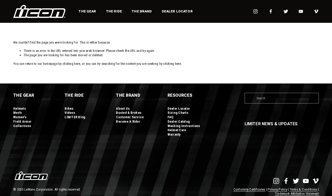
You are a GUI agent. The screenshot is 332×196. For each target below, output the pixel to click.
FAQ (171, 117)
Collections (22, 126)
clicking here (71, 64)
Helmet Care (177, 130)
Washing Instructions (184, 126)
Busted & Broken (128, 113)
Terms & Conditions (303, 189)
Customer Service (130, 117)
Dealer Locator (177, 11)
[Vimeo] (316, 11)
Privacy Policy (277, 189)
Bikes (69, 108)
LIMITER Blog (75, 117)
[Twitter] (285, 11)
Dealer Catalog (179, 121)
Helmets (19, 108)
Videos (70, 113)
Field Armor (22, 121)
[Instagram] (255, 11)
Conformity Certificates (249, 189)
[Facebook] (270, 11)
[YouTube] (300, 11)
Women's (19, 117)
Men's (17, 113)
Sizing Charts (178, 113)
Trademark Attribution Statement (297, 193)
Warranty (174, 134)
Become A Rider (128, 121)
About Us (123, 108)
